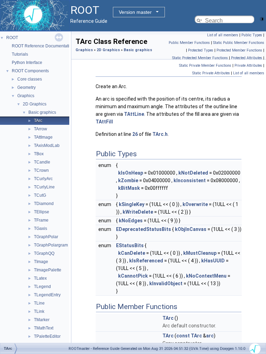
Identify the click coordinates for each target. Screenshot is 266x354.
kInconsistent (190, 180)
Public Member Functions (189, 42)
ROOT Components (30, 70)
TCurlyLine (44, 187)
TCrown (41, 170)
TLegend (42, 286)
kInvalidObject (166, 283)
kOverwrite (195, 204)
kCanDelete (131, 253)
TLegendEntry (47, 294)
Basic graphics (42, 112)
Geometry (26, 87)
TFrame (41, 220)
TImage (41, 261)
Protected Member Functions (239, 50)
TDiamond (44, 203)
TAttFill (104, 121)
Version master (135, 12)
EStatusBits (130, 245)
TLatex (40, 278)
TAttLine (134, 114)
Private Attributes (248, 65)
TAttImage (43, 137)
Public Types (251, 35)
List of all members (222, 35)
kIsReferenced (146, 260)
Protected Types (200, 50)
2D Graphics (34, 104)
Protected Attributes (246, 58)
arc (210, 335)
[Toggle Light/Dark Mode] (261, 18)
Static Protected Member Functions (200, 58)
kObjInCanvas (190, 229)
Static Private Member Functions (205, 65)
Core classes (29, 79)
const (183, 335)
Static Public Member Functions (238, 42)
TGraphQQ (44, 253)
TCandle (42, 162)
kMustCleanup (199, 253)
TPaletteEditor (47, 336)
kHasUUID (213, 260)
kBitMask (129, 188)
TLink (39, 311)
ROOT (12, 37)
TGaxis (40, 228)
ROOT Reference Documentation (43, 46)
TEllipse (41, 211)
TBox (39, 153)
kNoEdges (131, 220)
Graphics (25, 95)
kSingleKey (131, 204)
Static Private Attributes (211, 73)
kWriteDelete (138, 212)
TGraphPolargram (51, 245)
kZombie (128, 180)
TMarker (42, 319)
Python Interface (27, 62)
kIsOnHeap (130, 173)
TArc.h (160, 134)
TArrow (40, 129)
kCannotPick (133, 276)
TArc (38, 120)
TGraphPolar (46, 236)
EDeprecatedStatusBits (143, 229)
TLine (39, 303)
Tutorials (20, 54)
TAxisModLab (47, 145)
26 (135, 134)
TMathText (43, 328)
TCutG (40, 195)
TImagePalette (47, 270)
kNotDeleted (193, 173)
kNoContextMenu (206, 276)
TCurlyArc (43, 178)
